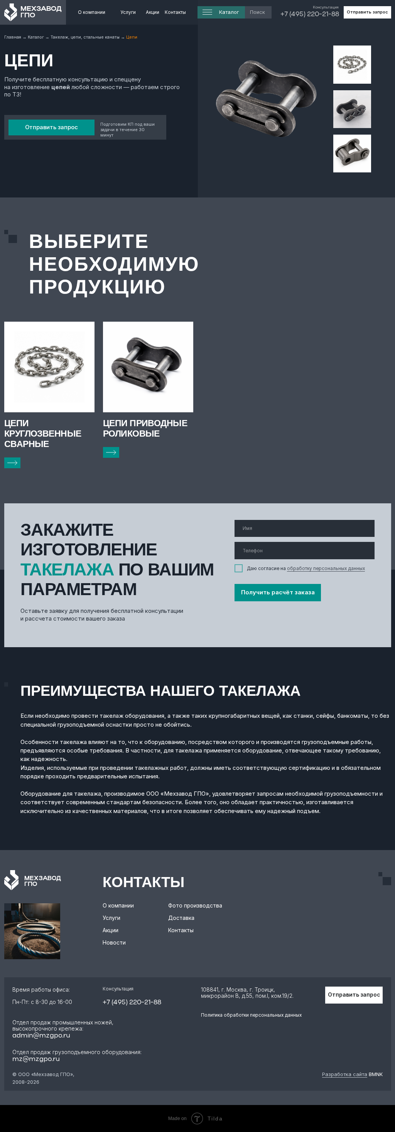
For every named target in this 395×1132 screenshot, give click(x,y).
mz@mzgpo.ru (36, 1059)
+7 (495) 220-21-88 (309, 14)
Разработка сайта (344, 1074)
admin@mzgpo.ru (41, 1035)
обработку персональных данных (326, 568)
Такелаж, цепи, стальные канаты (85, 37)
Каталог (36, 37)
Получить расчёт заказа (278, 592)
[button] (367, 12)
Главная (13, 37)
